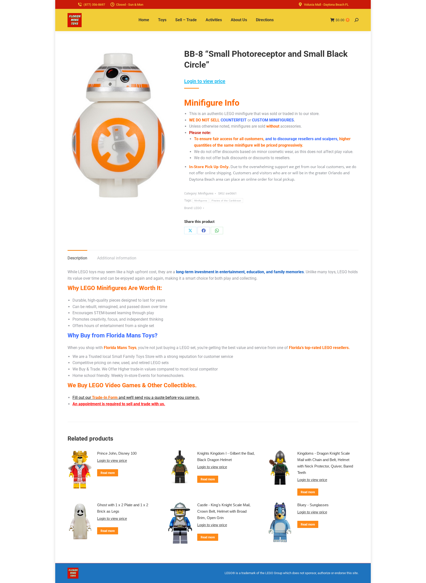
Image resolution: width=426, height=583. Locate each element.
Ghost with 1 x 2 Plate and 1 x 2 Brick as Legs (122, 508)
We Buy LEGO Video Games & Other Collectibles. (132, 385)
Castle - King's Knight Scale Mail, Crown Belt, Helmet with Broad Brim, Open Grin (223, 511)
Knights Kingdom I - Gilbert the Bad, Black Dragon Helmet (226, 456)
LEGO (198, 208)
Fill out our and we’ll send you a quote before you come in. (136, 397)
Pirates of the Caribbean (226, 200)
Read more (108, 473)
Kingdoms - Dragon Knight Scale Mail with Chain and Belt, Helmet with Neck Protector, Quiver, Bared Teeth (325, 463)
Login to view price (204, 81)
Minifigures (205, 193)
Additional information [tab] (116, 258)
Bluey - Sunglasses (313, 505)
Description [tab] (77, 258)
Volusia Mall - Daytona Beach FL (326, 4)
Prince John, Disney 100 (117, 453)
